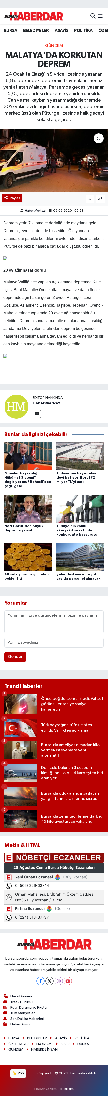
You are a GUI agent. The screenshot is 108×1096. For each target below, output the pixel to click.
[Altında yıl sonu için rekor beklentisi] (28, 557)
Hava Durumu (21, 996)
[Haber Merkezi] (16, 406)
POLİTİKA (83, 30)
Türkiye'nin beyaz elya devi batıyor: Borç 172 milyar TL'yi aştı (76, 478)
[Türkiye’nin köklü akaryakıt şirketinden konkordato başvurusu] (80, 509)
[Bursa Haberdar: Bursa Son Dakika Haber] (33, 16)
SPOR (65, 1044)
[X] (49, 981)
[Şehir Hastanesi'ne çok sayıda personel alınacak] (80, 557)
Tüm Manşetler (22, 1013)
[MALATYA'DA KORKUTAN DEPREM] (54, 160)
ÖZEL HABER (18, 1044)
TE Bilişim (66, 1089)
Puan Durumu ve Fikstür (29, 1007)
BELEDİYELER (36, 30)
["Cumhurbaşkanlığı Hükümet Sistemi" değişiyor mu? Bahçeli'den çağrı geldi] (28, 456)
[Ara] (93, 16)
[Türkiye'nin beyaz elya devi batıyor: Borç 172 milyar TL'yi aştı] (80, 456)
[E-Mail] (37, 414)
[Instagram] (59, 981)
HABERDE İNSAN (44, 1049)
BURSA (10, 30)
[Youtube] (68, 981)
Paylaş (15, 198)
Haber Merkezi (35, 210)
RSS (20, 1073)
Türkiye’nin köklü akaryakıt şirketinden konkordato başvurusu (76, 530)
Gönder (15, 657)
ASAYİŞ (61, 30)
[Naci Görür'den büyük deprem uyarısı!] (28, 509)
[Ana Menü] (100, 16)
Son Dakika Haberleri (27, 1019)
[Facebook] (40, 981)
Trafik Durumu (21, 1002)
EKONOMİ (44, 1044)
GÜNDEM (54, 46)
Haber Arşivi (20, 1024)
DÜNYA (83, 1044)
